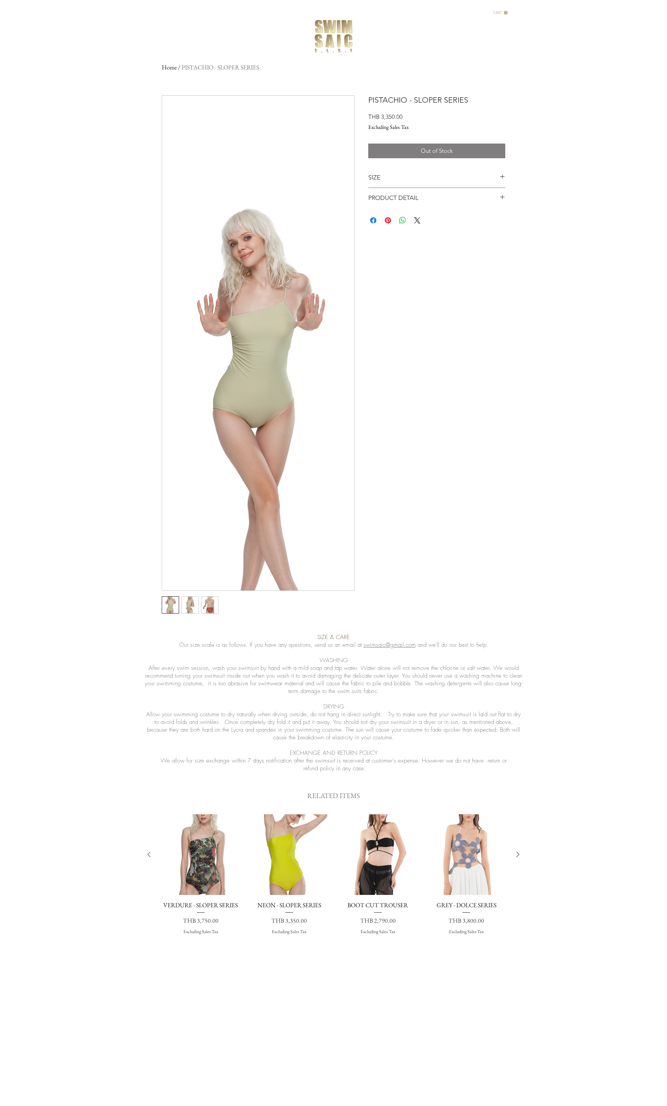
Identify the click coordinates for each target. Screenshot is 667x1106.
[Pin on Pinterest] (388, 220)
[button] (500, 13)
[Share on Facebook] (373, 220)
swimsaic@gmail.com (390, 645)
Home (169, 67)
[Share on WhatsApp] (402, 220)
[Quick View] (200, 854)
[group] (333, 879)
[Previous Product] (149, 854)
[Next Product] (518, 854)
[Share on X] (417, 220)
